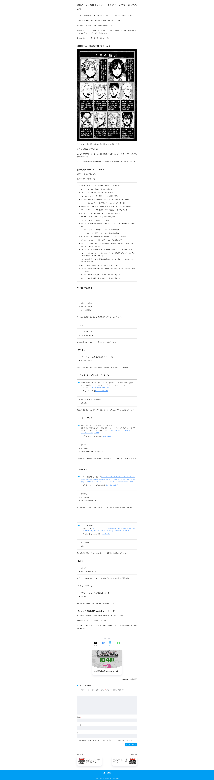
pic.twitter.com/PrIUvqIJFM (120, 531)
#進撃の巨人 (128, 430)
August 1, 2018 (106, 436)
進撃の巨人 (133, 679)
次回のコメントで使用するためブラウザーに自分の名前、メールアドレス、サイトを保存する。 (106, 740)
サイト (79, 733)
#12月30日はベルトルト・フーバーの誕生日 (101, 482)
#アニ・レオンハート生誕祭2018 (103, 528)
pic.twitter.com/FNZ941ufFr (100, 387)
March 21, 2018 (105, 534)
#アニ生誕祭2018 (119, 528)
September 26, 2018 (101, 391)
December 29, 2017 (112, 485)
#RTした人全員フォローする (125, 479)
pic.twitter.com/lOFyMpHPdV (90, 433)
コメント (80, 694)
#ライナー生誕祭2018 (116, 430)
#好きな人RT (129, 528)
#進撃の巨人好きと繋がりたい (106, 479)
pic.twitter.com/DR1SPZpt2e (124, 482)
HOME (108, 773)
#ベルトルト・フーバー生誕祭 (110, 477)
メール (80, 725)
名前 (79, 717)
